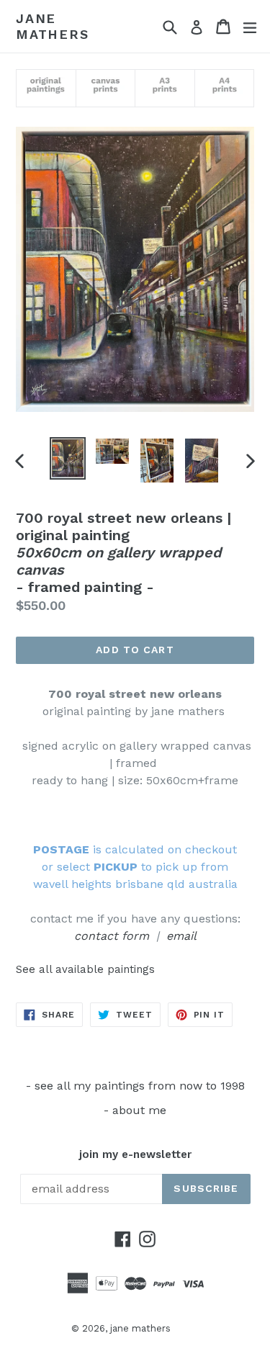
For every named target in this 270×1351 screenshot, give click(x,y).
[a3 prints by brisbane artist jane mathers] (164, 90)
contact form (111, 936)
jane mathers (52, 26)
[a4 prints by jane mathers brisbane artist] (224, 90)
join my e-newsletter (135, 1154)
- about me (135, 1110)
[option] (67, 458)
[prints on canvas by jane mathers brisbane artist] (105, 90)
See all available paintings (85, 969)
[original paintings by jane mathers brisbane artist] (46, 90)
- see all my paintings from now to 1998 (135, 1085)
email (181, 936)
